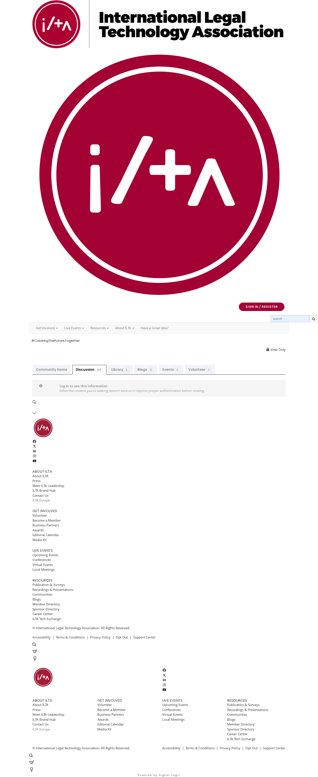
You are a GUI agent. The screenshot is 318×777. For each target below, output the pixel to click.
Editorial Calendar (45, 535)
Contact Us (40, 495)
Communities (42, 594)
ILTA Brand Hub (44, 490)
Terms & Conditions (70, 637)
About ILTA (40, 476)
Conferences (41, 560)
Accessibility (41, 637)
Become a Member (46, 520)
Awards (38, 530)
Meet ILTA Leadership (48, 486)
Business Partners (45, 525)
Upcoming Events (45, 555)
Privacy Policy (100, 637)
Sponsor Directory (45, 609)
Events (170, 369)
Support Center (144, 637)
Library (119, 369)
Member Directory (46, 604)
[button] (47, 327)
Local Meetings (43, 569)
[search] (313, 318)
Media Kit (39, 540)
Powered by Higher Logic (159, 775)
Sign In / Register (262, 307)
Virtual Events (42, 565)
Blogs (145, 369)
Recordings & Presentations (52, 589)
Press (36, 481)
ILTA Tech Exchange (46, 619)
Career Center (42, 614)
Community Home (51, 369)
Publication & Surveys (48, 584)
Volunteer (199, 369)
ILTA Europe (41, 500)
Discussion (88, 369)
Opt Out (122, 637)
